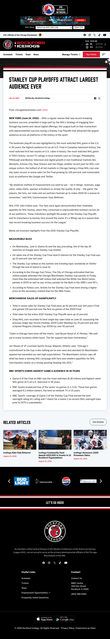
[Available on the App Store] (44, 619)
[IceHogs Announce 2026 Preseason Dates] (90, 440)
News (36, 55)
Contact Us (76, 578)
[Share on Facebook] (95, 98)
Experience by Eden (86, 628)
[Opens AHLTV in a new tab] (55, 20)
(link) (45, 110)
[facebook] (85, 35)
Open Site (78, 27)
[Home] (24, 44)
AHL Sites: (30, 27)
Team (28, 55)
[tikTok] (99, 35)
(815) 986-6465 (78, 594)
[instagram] (89, 35)
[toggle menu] (104, 54)
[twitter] (94, 35)
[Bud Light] (21, 481)
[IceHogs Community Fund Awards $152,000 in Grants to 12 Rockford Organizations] (55, 440)
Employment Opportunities (34, 593)
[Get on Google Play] (65, 619)
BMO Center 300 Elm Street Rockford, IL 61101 (80, 586)
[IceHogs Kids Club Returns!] (19, 440)
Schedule (8, 55)
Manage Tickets (70, 55)
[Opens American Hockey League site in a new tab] (55, 9)
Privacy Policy (67, 628)
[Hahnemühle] (44, 481)
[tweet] (99, 98)
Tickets (19, 55)
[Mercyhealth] (88, 481)
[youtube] (105, 35)
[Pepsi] (66, 481)
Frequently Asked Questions (35, 598)
